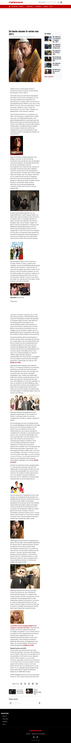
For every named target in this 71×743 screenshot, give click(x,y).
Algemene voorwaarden (38, 733)
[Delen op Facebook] (21, 683)
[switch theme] (58, 2)
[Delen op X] (25, 683)
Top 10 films (14, 6)
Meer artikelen (49, 76)
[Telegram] (29, 683)
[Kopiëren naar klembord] (32, 683)
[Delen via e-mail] (36, 683)
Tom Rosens (16, 36)
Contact (28, 733)
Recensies (30, 6)
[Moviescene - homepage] (16, 2)
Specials (38, 6)
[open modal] (61, 2)
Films (50, 6)
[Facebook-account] (37, 737)
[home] (9, 6)
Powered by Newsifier (35, 740)
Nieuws (21, 6)
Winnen (46, 6)
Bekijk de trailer (15, 362)
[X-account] (34, 737)
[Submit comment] (39, 703)
